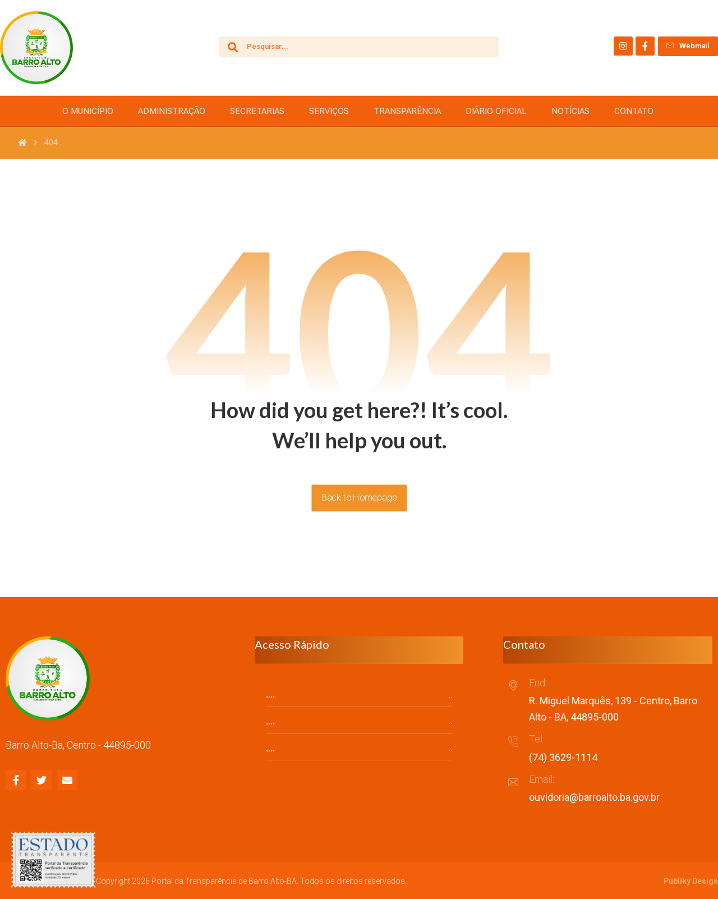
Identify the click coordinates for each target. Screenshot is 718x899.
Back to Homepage (359, 497)
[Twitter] (41, 780)
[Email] (67, 780)
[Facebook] (645, 46)
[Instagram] (623, 46)
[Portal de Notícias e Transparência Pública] (36, 47)
